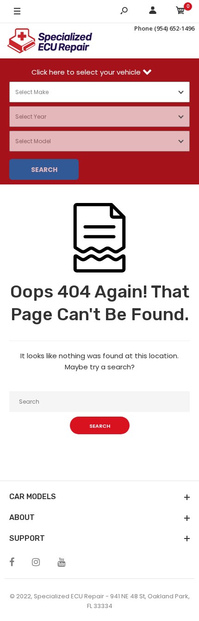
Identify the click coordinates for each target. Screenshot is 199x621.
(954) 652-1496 (174, 28)
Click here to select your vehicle (87, 72)
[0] (180, 12)
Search (44, 169)
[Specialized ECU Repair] (50, 41)
